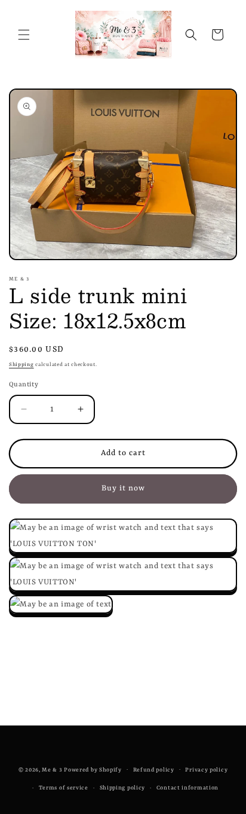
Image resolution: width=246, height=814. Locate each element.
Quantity (23, 385)
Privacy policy (206, 770)
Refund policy (153, 770)
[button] (24, 35)
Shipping (21, 365)
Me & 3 (52, 769)
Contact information (187, 788)
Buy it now (123, 488)
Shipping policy (123, 788)
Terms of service (63, 788)
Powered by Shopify (93, 769)
